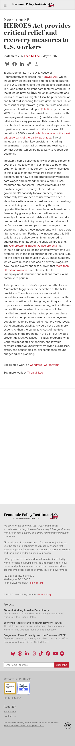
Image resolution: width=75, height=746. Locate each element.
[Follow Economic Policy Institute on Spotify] (62, 655)
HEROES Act (50, 77)
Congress (36, 365)
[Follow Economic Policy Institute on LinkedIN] (27, 655)
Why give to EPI (12, 679)
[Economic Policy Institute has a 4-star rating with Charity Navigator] (23, 689)
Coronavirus (51, 365)
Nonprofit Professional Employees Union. (24, 725)
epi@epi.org (36, 582)
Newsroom (10, 711)
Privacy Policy (44, 594)
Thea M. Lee (32, 56)
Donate (27, 679)
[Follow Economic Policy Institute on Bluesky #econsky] (13, 655)
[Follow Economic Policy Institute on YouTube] (55, 655)
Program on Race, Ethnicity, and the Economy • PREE (35, 635)
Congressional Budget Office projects (33, 246)
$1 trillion (46, 109)
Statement (10, 56)
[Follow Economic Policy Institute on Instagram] (34, 655)
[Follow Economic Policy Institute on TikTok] (41, 655)
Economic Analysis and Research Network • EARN (33, 622)
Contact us (10, 716)
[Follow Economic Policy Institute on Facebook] (48, 655)
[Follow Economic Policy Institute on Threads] (20, 655)
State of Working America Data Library (26, 610)
